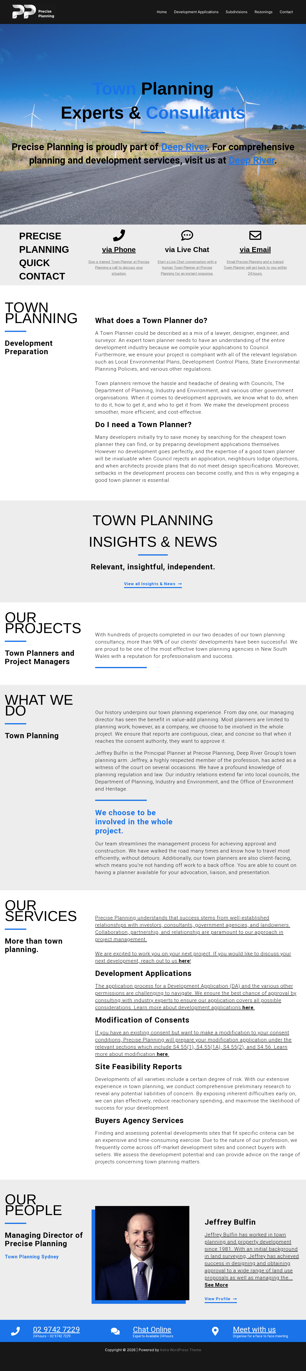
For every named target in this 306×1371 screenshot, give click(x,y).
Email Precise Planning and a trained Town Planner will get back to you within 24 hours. (255, 268)
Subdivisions (236, 12)
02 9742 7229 (56, 1329)
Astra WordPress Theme (180, 1350)
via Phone (119, 249)
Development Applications (196, 12)
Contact (286, 12)
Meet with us (254, 1329)
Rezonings (264, 12)
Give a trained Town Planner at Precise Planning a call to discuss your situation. (118, 268)
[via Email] (255, 235)
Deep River (251, 160)
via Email (255, 249)
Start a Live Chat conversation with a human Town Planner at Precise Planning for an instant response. (187, 268)
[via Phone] (119, 235)
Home (162, 12)
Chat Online (152, 1329)
